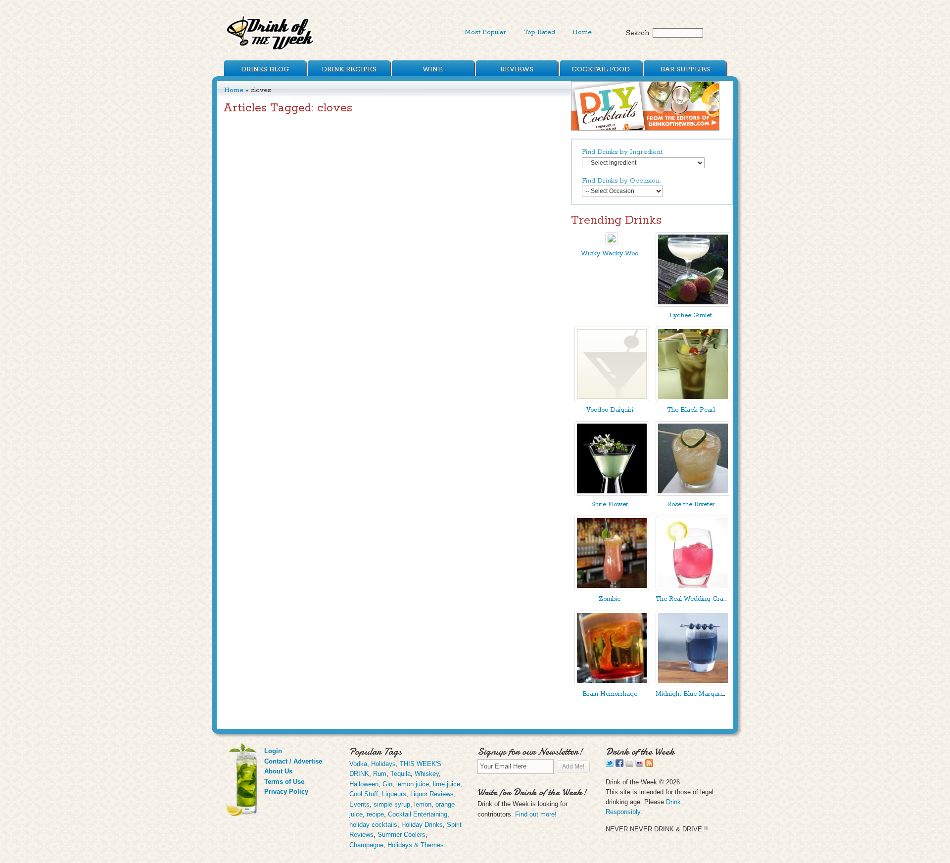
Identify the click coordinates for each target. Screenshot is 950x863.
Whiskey (427, 773)
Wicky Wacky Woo (609, 253)
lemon (422, 804)
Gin (387, 784)
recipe (375, 814)
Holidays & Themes (415, 845)
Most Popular (485, 32)
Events (359, 804)
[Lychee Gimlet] (693, 304)
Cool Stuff (363, 794)
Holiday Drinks (422, 824)
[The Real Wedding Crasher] (693, 588)
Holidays (383, 763)
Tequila (400, 773)
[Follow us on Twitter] (610, 764)
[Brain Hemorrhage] (611, 683)
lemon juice (412, 784)
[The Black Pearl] (693, 399)
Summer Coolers (402, 834)
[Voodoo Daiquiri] (611, 399)
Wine (433, 69)
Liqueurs (394, 794)
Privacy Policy (286, 791)
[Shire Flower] (611, 493)
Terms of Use (284, 781)
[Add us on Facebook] (619, 764)
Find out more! (536, 814)
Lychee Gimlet (690, 315)
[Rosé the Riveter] (693, 493)
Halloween (364, 784)
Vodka (358, 763)
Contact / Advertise (293, 761)
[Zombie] (611, 588)
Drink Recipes (349, 69)
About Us (278, 771)
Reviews (516, 69)
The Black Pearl (691, 410)
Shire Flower (609, 504)
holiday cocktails (373, 824)
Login (273, 751)
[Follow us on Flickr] (639, 764)
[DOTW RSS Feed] (649, 764)
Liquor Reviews (432, 794)
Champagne (366, 845)
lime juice (446, 784)
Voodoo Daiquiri (609, 410)
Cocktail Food (600, 69)
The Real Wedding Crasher (696, 599)
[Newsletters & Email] (629, 764)
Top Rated (539, 32)
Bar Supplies (685, 69)
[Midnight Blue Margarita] (693, 683)
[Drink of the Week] (270, 50)
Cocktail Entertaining (417, 814)
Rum (379, 773)
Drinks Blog (265, 69)
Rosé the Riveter (691, 504)
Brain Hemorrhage (609, 694)
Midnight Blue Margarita (691, 694)
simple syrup (392, 804)
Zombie (609, 599)
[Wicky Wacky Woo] (611, 242)
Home (582, 32)
